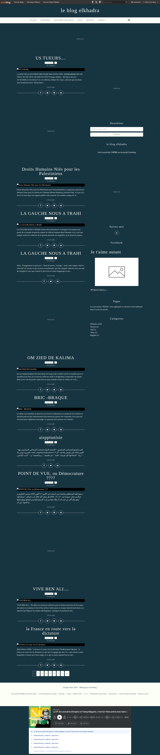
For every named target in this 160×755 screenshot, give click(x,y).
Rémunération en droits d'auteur (98, 694)
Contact (101, 20)
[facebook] (92, 2)
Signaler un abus (77, 694)
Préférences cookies (143, 694)
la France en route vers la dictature (51, 631)
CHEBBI (114, 152)
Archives (90, 20)
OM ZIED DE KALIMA (50, 357)
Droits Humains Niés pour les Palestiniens (51, 171)
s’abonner (60, 723)
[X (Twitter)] (96, 2)
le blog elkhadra (80, 10)
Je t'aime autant (106, 251)
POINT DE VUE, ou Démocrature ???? (51, 475)
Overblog (93, 687)
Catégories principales (64, 20)
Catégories (45, 20)
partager (73, 723)
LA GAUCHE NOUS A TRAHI (51, 213)
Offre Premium (113, 694)
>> (67, 673)
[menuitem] (33, 20)
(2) (94, 327)
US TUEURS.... (51, 58)
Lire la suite (51, 87)
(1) (93, 330)
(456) (96, 324)
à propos (86, 723)
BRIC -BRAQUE (50, 397)
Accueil (33, 20)
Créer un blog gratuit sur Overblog (47, 694)
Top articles (62, 694)
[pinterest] (100, 2)
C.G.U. (86, 694)
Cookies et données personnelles (127, 694)
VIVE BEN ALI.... (51, 588)
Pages (80, 20)
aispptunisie (51, 437)
